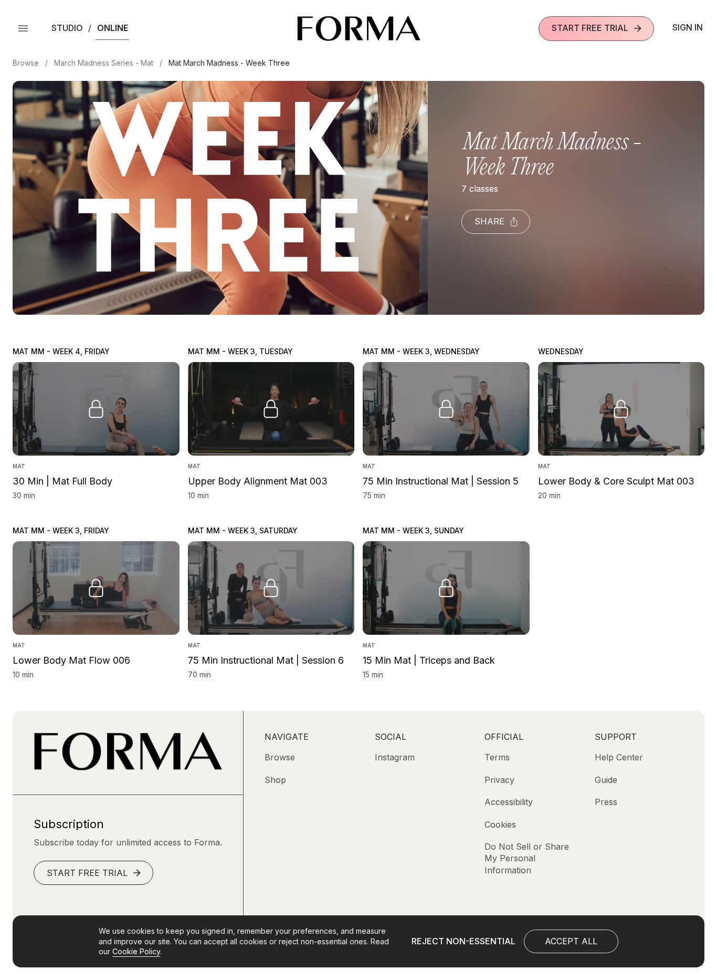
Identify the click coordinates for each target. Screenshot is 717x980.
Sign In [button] (687, 27)
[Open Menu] (23, 28)
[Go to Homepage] (128, 767)
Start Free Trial (590, 28)
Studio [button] (67, 28)
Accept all (571, 941)
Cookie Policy (136, 951)
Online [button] (112, 28)
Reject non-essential (463, 941)
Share (489, 221)
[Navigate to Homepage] (358, 28)
